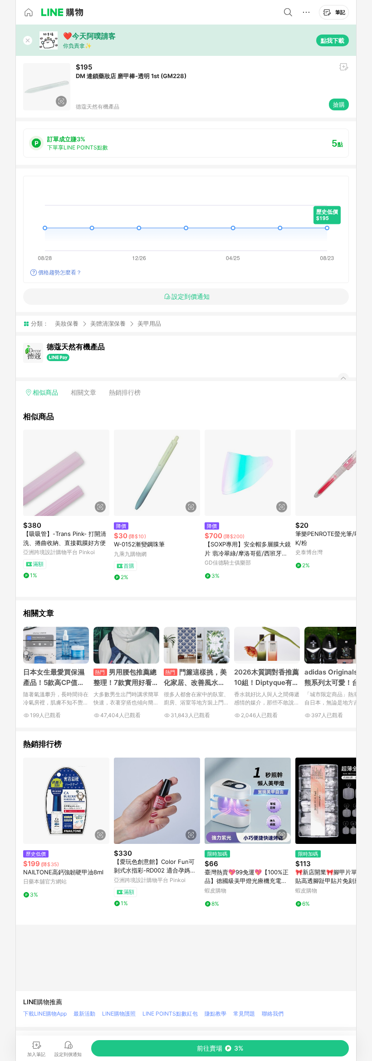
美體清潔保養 (108, 323)
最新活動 (84, 1013)
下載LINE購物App (45, 1013)
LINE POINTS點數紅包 (170, 1013)
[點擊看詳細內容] (66, 473)
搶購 (339, 104)
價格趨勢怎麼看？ (60, 272)
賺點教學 (215, 1013)
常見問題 (244, 1013)
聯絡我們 (273, 1013)
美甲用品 (149, 323)
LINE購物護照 (119, 1013)
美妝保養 (66, 323)
